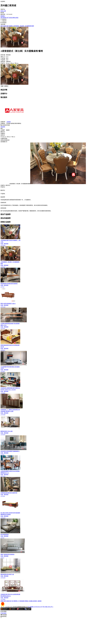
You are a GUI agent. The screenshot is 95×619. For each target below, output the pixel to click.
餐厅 (8, 26)
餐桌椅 (11, 26)
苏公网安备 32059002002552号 (35, 606)
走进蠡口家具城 (33, 601)
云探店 (16, 17)
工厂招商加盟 (20, 601)
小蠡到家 (39, 601)
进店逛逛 (3, 126)
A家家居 (8, 121)
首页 (2, 17)
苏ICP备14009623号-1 (48, 606)
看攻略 (15, 601)
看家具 (5, 17)
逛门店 (11, 601)
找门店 (8, 17)
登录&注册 (3, 11)
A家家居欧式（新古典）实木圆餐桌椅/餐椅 (23, 26)
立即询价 (6, 86)
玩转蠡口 (26, 601)
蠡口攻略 (12, 17)
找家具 (4, 26)
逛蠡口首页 (3, 601)
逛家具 (8, 601)
